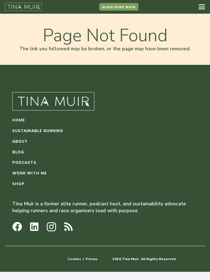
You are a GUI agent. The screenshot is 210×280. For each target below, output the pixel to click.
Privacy (92, 258)
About (20, 141)
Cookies (74, 258)
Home (18, 120)
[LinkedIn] (34, 226)
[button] (202, 7)
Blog (18, 152)
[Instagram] (51, 227)
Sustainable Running (37, 130)
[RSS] (68, 226)
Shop (18, 183)
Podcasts (24, 162)
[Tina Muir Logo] (23, 7)
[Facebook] (17, 226)
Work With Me (29, 173)
